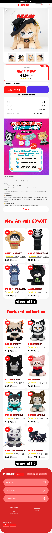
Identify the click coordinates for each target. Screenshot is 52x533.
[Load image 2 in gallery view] (21, 57)
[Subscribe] (22, 474)
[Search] (41, 5)
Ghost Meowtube (38, 253)
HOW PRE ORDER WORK (15, 513)
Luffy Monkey (13, 253)
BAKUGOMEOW (13, 343)
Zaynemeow (35, 288)
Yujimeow (34, 379)
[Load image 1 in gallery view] (12, 57)
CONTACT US (37, 510)
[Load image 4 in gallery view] (40, 57)
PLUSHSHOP (8, 529)
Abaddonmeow (36, 414)
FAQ (37, 512)
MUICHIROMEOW (14, 414)
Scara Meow (35, 450)
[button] (25, 78)
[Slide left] (5, 57)
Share (26, 209)
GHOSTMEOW (35, 343)
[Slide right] (46, 57)
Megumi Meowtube (16, 288)
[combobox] (38, 5)
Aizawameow (12, 379)
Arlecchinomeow (15, 450)
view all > (26, 301)
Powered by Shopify (14, 529)
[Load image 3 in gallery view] (30, 57)
